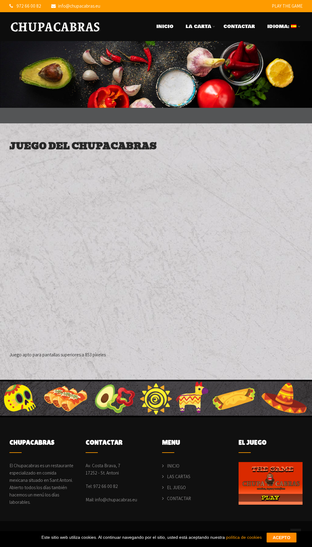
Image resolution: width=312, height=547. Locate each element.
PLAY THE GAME (287, 6)
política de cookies (244, 537)
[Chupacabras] (56, 36)
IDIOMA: (279, 26)
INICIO (164, 26)
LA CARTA (198, 26)
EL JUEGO (176, 487)
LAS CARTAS (178, 476)
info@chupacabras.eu (79, 6)
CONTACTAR (239, 26)
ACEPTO (281, 537)
